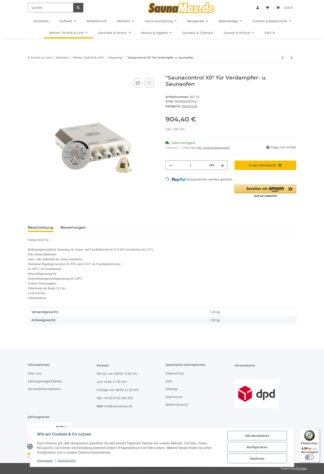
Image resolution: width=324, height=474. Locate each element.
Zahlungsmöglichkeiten (45, 381)
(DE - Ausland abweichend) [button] (213, 147)
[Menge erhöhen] (222, 165)
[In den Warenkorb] (31, 72)
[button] (258, 7)
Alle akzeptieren (257, 435)
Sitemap (172, 389)
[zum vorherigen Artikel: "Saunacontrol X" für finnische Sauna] (282, 57)
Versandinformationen (44, 389)
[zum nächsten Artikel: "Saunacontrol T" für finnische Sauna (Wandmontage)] (291, 57)
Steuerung (189, 106)
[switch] (309, 457)
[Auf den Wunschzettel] (149, 83)
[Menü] (317, 430)
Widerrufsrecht (177, 404)
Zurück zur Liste (41, 57)
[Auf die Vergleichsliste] (138, 83)
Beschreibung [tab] (40, 227)
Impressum (45, 460)
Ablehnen (257, 458)
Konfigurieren (257, 447)
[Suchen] (78, 7)
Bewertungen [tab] (73, 227)
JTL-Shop (301, 468)
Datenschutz (67, 460)
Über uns (34, 373)
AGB (169, 381)
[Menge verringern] (170, 165)
